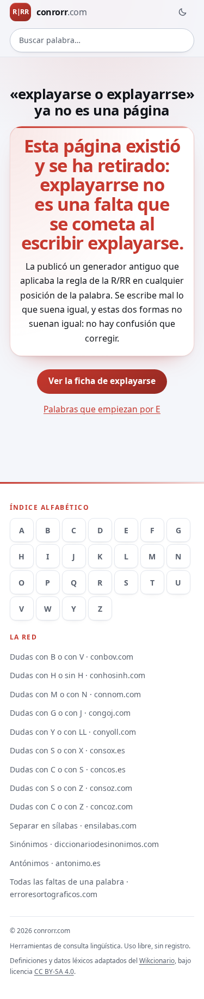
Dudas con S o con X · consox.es (67, 750)
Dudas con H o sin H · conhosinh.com (77, 675)
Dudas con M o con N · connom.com (75, 694)
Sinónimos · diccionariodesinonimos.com (84, 844)
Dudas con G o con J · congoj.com (70, 713)
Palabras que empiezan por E (102, 409)
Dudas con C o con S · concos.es (68, 769)
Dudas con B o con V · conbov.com (71, 656)
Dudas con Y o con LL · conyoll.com (73, 732)
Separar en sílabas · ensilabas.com (73, 825)
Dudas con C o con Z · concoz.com (71, 806)
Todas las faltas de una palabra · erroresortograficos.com (69, 887)
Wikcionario (157, 960)
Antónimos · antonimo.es (55, 863)
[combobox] (102, 40)
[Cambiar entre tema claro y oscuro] (182, 12)
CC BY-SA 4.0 (54, 971)
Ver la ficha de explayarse (102, 381)
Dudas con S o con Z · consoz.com (71, 788)
